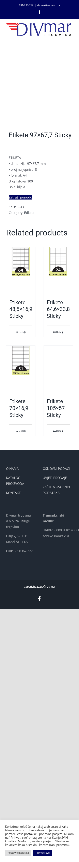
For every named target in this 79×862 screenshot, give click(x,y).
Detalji (22, 332)
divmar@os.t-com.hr (48, 5)
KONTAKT (13, 493)
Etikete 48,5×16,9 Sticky (20, 309)
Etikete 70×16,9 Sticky (18, 408)
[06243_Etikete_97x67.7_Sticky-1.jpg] (39, 87)
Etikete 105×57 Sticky (56, 408)
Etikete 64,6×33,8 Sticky (58, 309)
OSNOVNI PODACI (56, 468)
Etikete (29, 212)
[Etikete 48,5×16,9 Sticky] (20, 271)
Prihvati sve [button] (43, 852)
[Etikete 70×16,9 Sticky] (20, 370)
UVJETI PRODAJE (55, 478)
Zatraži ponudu (20, 197)
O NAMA (12, 468)
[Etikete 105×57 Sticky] (58, 370)
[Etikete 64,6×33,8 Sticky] (58, 271)
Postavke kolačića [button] (18, 852)
